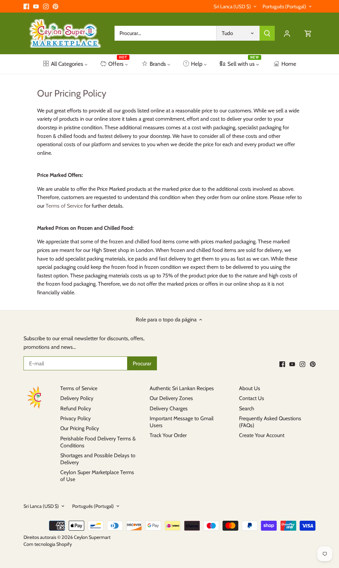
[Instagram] (46, 6)
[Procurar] (267, 33)
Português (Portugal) (284, 7)
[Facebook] (26, 6)
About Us (249, 388)
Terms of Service (64, 206)
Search (246, 408)
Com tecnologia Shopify (48, 544)
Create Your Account (261, 435)
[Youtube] (36, 6)
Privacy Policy (75, 418)
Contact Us (251, 398)
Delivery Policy (76, 398)
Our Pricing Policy (79, 428)
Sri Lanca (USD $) (232, 7)
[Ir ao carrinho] (308, 33)
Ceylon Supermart (92, 537)
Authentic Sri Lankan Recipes (182, 388)
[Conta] (287, 33)
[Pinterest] (55, 6)
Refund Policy (75, 408)
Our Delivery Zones (171, 398)
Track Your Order (168, 435)
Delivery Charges (169, 408)
